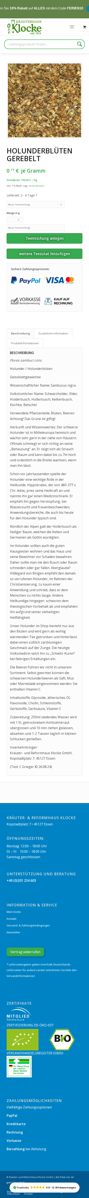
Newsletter (13, 932)
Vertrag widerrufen (25, 952)
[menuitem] (72, 27)
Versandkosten (36, 185)
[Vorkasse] (25, 301)
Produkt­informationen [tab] (25, 343)
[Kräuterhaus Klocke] (25, 26)
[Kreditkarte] (59, 280)
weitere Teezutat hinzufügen (44, 253)
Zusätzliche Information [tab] (53, 333)
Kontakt (11, 919)
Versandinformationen (21, 976)
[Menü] (72, 27)
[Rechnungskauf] (59, 301)
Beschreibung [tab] (20, 333)
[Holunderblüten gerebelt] (44, 100)
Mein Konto (14, 912)
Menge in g (13, 213)
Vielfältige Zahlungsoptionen (29, 1107)
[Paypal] (25, 280)
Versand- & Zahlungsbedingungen (28, 925)
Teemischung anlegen (45, 238)
